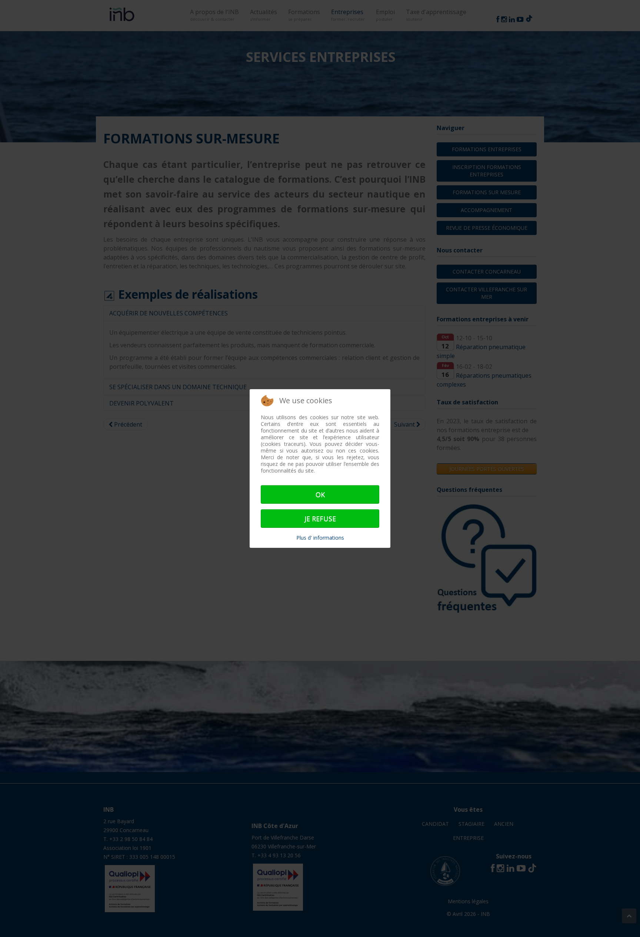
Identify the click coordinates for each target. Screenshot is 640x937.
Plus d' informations (320, 537)
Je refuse (320, 518)
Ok (320, 494)
